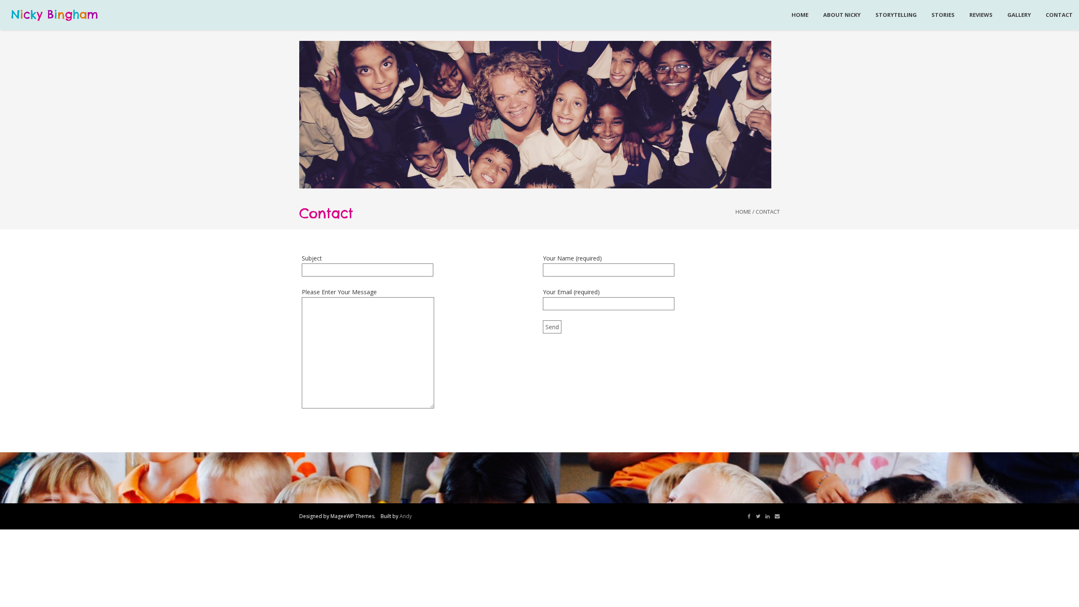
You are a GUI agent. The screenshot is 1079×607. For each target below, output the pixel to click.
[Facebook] (749, 516)
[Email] (777, 516)
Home (743, 211)
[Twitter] (758, 516)
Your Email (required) (571, 292)
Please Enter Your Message (339, 292)
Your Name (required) (572, 258)
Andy (406, 516)
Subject (312, 258)
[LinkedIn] (767, 516)
